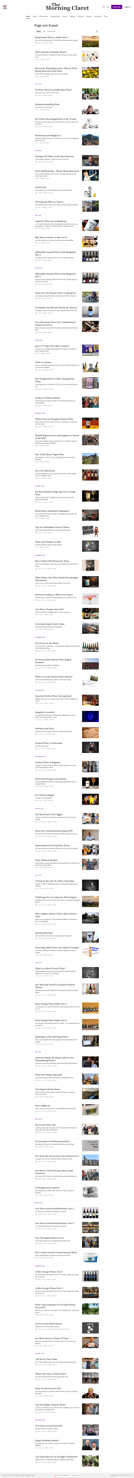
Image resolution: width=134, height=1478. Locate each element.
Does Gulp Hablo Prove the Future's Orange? (57, 947)
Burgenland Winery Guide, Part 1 (51, 37)
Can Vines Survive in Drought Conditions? (56, 1456)
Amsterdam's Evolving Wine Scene (52, 845)
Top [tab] (44, 31)
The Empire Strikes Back (47, 1089)
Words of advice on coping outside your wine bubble (54, 240)
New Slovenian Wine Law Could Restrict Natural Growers (55, 323)
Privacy (17, 1475)
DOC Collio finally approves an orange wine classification (55, 1362)
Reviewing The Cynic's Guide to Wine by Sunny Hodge (54, 1144)
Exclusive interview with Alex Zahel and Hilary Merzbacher (56, 1063)
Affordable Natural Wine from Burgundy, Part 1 (55, 275)
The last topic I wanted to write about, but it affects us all (55, 597)
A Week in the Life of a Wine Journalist (54, 881)
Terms (22, 1475)
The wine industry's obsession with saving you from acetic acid (56, 56)
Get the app (75, 1475)
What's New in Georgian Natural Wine (54, 419)
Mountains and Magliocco (48, 135)
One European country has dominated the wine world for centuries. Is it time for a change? (55, 972)
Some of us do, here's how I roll (46, 93)
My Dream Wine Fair (45, 1125)
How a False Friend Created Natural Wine (56, 1252)
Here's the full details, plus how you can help (51, 74)
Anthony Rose (64, 1329)
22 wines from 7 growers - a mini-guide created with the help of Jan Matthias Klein (57, 647)
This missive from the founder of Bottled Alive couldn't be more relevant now (56, 515)
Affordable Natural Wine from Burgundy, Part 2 (55, 253)
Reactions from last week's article (47, 1326)
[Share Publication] (108, 7)
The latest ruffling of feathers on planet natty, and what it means (55, 951)
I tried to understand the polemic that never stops (53, 680)
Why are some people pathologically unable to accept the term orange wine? (55, 350)
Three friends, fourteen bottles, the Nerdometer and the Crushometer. (55, 402)
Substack (112, 1475)
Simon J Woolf (48, 43)
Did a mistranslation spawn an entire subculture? (52, 1255)
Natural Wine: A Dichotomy (49, 743)
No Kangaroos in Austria (47, 1187)
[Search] (104, 7)
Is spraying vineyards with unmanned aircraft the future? (55, 296)
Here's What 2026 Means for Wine (52, 561)
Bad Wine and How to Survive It (51, 237)
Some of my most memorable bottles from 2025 (52, 583)
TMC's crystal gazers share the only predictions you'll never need (56, 565)
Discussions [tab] (51, 31)
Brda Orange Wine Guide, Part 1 (51, 1020)
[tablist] (45, 31)
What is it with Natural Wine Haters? (54, 676)
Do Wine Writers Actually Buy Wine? (53, 89)
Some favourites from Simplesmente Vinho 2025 (52, 1241)
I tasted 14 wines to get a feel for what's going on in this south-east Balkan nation (55, 766)
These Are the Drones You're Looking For (55, 293)
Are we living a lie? (42, 746)
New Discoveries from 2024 (48, 1426)
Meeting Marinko (44, 933)
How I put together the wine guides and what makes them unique (56, 1041)
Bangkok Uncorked (44, 712)
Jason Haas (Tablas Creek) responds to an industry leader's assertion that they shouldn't (56, 442)
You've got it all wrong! (43, 107)
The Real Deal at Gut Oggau (48, 814)
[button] (28, 16)
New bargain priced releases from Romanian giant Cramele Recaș (56, 991)
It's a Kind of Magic (44, 795)
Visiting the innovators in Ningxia (47, 665)
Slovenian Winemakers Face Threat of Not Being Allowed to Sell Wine (56, 69)
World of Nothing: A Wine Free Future (54, 594)
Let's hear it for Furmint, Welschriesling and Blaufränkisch (56, 1176)
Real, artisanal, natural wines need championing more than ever (56, 329)
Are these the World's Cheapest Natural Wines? (55, 986)
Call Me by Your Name (46, 1359)
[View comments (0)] (51, 45)
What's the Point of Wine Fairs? (51, 1374)
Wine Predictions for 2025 (48, 1388)
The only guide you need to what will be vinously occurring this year (56, 1392)
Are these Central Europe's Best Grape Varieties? (54, 1172)
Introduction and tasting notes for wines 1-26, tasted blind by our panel (57, 1024)
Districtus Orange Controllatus (50, 779)
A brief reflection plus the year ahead (48, 545)
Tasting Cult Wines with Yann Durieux (54, 156)
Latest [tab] (38, 31)
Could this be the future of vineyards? (48, 627)
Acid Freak (40, 187)
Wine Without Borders (46, 860)
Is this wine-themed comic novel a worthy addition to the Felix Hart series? (55, 175)
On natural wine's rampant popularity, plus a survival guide (56, 848)
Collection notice (30, 1475)
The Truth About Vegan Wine (49, 454)
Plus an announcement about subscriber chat (51, 1377)
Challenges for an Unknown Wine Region (56, 897)
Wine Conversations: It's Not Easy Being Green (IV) (55, 1306)
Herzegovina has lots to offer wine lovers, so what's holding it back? (57, 901)
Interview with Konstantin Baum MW (54, 831)
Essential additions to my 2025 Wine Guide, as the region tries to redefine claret (55, 474)
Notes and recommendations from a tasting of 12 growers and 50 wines (56, 423)
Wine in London (43, 362)
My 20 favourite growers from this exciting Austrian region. (56, 40)
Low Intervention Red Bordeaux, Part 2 (54, 1208)
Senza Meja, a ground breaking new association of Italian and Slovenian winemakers (57, 864)
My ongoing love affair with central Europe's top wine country (54, 1191)
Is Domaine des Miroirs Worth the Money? (56, 307)
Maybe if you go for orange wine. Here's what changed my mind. (56, 700)
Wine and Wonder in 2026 (48, 542)
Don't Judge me (42, 1105)
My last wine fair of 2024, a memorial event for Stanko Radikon (55, 1444)
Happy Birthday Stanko (47, 1440)
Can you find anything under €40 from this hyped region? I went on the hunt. (56, 280)
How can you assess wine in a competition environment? (55, 1108)
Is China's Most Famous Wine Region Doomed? (53, 661)
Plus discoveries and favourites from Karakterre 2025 (54, 1078)
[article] (67, 41)
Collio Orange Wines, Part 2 (49, 1271)
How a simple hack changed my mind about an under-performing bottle (54, 498)
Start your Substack (63, 1475)
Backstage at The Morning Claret (51, 1037)
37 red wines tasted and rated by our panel (50, 1211)
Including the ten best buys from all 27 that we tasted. (54, 258)
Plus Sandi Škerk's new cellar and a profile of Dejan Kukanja (56, 205)
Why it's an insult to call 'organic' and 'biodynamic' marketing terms (57, 1311)
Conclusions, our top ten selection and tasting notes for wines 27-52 (57, 1008)
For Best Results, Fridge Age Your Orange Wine (55, 493)
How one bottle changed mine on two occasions (52, 612)
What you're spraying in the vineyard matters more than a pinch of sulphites (56, 920)
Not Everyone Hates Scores (48, 1323)
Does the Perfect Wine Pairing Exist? (53, 696)
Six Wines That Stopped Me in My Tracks (55, 119)
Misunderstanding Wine (47, 104)
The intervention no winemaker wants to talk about (53, 190)
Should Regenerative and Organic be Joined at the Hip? (57, 436)
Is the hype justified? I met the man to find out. (52, 159)
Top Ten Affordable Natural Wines (52, 527)
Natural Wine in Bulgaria (47, 762)
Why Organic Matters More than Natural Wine (55, 915)
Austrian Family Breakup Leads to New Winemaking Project (54, 1059)
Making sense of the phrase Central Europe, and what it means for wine (55, 1093)
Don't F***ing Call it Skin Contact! (52, 346)
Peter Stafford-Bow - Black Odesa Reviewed (57, 171)
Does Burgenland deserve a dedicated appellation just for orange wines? (56, 783)
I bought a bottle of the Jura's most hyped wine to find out (56, 310)
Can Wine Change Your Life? (49, 609)
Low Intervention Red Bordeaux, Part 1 (54, 1223)
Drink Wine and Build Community (52, 511)
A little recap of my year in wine (46, 1429)
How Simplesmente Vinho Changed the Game (54, 380)
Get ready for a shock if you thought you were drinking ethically (55, 458)
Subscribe (117, 7)
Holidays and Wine (44, 728)
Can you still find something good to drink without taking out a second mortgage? (57, 366)
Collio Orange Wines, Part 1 (48, 1288)
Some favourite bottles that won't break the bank (52, 530)
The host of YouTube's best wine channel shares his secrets (56, 834)
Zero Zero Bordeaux (45, 470)
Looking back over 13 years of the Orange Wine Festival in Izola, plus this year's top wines (56, 1129)
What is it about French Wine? (50, 968)
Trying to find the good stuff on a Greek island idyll (53, 731)
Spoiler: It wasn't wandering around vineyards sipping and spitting (56, 885)
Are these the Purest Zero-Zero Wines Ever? (57, 1156)
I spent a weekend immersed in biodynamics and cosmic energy (55, 818)
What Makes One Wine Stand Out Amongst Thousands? (56, 579)
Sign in (127, 7)
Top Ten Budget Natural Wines (50, 1404)
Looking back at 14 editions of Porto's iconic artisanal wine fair (56, 385)
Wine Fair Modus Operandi (48, 1074)
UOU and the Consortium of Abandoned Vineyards (53, 936)
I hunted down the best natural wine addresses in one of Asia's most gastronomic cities (55, 716)
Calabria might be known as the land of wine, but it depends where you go (57, 139)
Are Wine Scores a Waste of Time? (52, 1338)
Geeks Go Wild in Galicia (47, 398)
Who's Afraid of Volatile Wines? (51, 52)
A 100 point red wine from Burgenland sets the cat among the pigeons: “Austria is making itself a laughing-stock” (56, 225)
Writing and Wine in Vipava (49, 202)
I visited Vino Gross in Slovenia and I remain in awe (53, 1159)
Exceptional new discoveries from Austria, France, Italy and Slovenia (56, 123)
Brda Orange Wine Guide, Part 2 (51, 1004)
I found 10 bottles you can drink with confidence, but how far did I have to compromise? (57, 1408)
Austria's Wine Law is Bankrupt (51, 221)
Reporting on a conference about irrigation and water (54, 1459)
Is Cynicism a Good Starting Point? (52, 1141)
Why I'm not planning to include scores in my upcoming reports (55, 1342)
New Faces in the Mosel (47, 643)
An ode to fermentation (43, 798)
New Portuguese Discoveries (49, 1238)
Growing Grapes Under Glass (49, 624)
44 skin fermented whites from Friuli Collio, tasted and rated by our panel (57, 1276)
